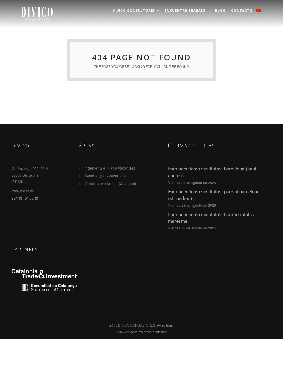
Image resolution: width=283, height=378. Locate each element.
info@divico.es (23, 190)
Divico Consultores (133, 10)
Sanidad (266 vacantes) (105, 175)
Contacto (242, 10)
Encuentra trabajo (185, 10)
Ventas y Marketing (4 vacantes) (112, 183)
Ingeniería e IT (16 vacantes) (109, 168)
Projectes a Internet (152, 331)
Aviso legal (165, 325)
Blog (220, 10)
